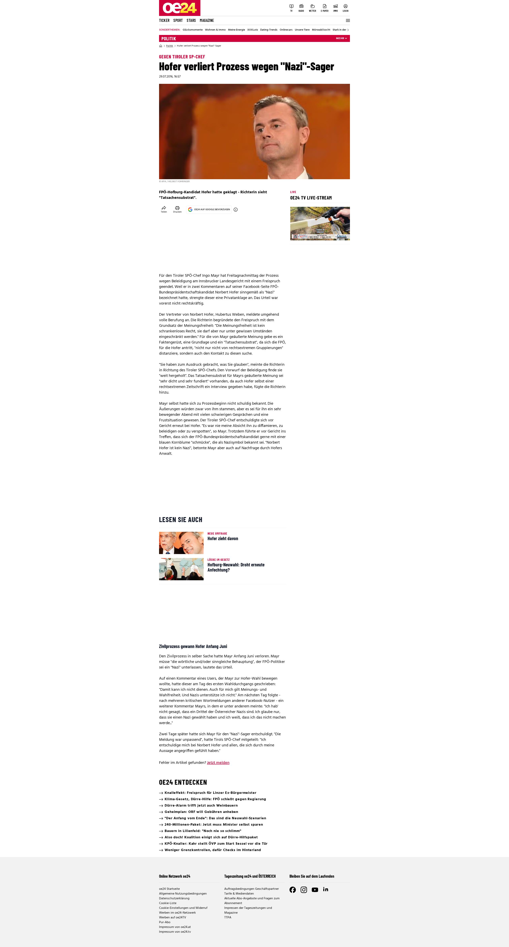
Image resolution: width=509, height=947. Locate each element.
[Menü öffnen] (348, 20)
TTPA (227, 917)
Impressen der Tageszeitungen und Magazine (248, 910)
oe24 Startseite (169, 889)
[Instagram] (304, 890)
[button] (296, 234)
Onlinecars (286, 30)
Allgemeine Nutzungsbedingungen (183, 893)
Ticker (164, 20)
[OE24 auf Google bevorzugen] (235, 209)
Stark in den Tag (342, 30)
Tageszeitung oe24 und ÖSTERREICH (250, 876)
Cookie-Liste (167, 903)
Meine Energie (236, 30)
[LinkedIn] (326, 890)
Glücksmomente (193, 30)
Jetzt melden (218, 763)
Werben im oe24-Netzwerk (177, 912)
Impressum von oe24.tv (175, 931)
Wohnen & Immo (215, 30)
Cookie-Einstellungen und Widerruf (183, 908)
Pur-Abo (164, 922)
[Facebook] (292, 890)
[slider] (310, 234)
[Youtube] (315, 890)
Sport (178, 20)
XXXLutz (252, 30)
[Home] (160, 45)
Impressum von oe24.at (175, 927)
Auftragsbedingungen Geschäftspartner (251, 889)
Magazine (207, 20)
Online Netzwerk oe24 (174, 876)
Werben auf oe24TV (172, 917)
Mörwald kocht (321, 30)
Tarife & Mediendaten (239, 893)
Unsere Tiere (302, 30)
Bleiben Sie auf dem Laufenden (311, 876)
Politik (168, 38)
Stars (191, 20)
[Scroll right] (348, 30)
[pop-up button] (337, 234)
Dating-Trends (268, 30)
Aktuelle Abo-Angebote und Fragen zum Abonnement (252, 901)
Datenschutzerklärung (174, 898)
